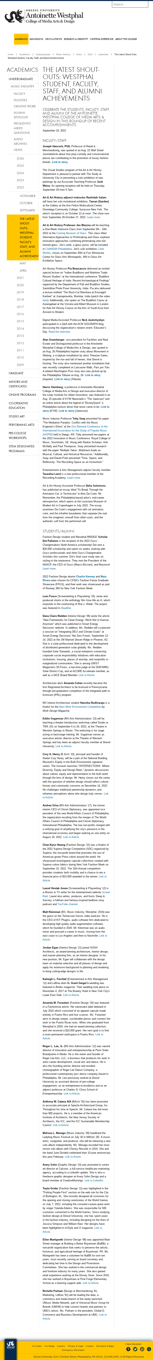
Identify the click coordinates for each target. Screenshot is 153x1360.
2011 (20, 350)
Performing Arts (21, 425)
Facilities (20, 100)
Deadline (66, 608)
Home (11, 54)
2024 (20, 173)
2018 (20, 299)
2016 (20, 314)
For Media (49, 1346)
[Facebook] (129, 1351)
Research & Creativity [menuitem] (76, 38)
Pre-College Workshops (17, 435)
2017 (20, 307)
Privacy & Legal (75, 1346)
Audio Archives (20, 141)
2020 (20, 285)
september (103, 54)
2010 (20, 357)
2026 (20, 158)
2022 (90, 54)
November (27, 196)
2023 (20, 180)
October (26, 203)
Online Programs (22, 395)
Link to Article (86, 675)
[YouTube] (149, 1351)
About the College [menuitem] (126, 38)
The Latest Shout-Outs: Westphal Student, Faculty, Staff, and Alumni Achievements (29, 237)
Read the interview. (60, 331)
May (23, 263)
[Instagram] (142, 1351)
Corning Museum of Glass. (71, 233)
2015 (20, 321)
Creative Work (25, 106)
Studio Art (17, 416)
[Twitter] (136, 1351)
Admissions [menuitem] (36, 38)
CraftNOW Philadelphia (58, 248)
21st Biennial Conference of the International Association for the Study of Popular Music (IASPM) (75, 430)
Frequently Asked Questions (22, 128)
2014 (20, 328)
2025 (20, 166)
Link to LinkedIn (94, 1180)
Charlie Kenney (86, 576)
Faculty (19, 94)
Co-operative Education (18, 405)
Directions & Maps (105, 1346)
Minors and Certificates (18, 384)
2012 (20, 343)
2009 (20, 365)
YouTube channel (67, 904)
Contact (89, 1346)
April (23, 270)
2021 (20, 278)
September (27, 210)
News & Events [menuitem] (53, 38)
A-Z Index (37, 1346)
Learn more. (94, 217)
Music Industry (63, 54)
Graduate (16, 373)
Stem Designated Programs (21, 448)
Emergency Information (73, 1350)
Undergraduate (43, 54)
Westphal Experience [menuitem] (101, 38)
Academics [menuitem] (21, 38)
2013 (20, 336)
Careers (61, 1346)
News (79, 54)
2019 (20, 292)
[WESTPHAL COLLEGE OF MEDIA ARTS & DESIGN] (44, 23)
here (45, 300)
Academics (24, 54)
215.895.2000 (111, 1356)
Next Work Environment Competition (80, 706)
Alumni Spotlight (21, 115)
